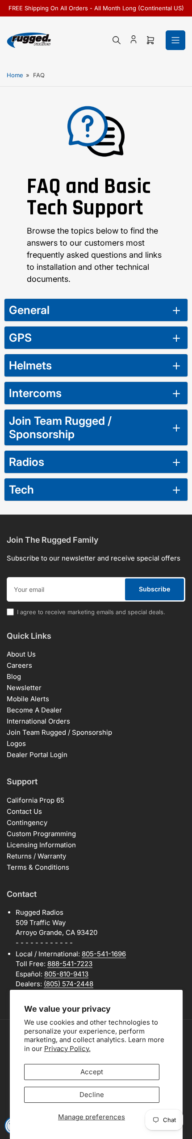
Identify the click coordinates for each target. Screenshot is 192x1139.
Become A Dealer (34, 710)
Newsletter (24, 687)
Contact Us (24, 811)
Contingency (27, 822)
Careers (19, 665)
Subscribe (154, 589)
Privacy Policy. (67, 1048)
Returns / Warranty (36, 856)
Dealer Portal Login (37, 754)
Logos (16, 743)
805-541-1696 (104, 954)
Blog (14, 676)
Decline (91, 1094)
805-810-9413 (66, 974)
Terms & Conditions (38, 867)
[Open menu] (175, 40)
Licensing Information (41, 845)
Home (15, 75)
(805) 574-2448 (68, 984)
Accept (91, 1072)
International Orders (38, 721)
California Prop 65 (35, 800)
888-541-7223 (69, 963)
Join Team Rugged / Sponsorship (59, 732)
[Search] (116, 40)
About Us (21, 654)
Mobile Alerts (28, 699)
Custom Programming (41, 833)
